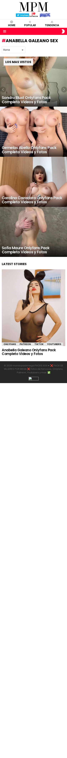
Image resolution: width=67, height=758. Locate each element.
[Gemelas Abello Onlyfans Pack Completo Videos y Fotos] (33, 132)
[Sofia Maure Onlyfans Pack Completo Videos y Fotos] (33, 232)
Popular (30, 25)
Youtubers (54, 344)
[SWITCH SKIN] (63, 31)
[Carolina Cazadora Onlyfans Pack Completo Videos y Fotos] (33, 182)
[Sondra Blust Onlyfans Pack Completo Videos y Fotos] (33, 82)
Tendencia (52, 25)
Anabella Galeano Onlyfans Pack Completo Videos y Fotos (29, 352)
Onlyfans (10, 344)
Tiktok (39, 344)
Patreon (25, 344)
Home (11, 25)
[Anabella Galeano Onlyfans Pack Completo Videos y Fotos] (33, 307)
